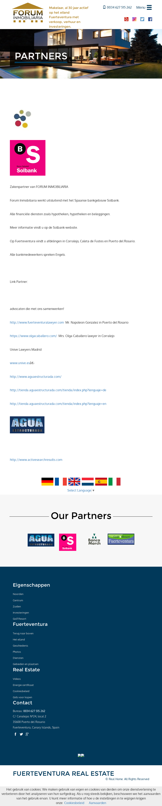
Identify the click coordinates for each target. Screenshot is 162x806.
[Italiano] (114, 481)
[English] (74, 481)
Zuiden (17, 606)
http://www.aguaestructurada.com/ (35, 377)
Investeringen (21, 612)
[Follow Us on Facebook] (15, 734)
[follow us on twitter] (142, 19)
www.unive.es (20, 363)
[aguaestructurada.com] (41, 540)
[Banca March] (94, 539)
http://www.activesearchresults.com (36, 460)
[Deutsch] (47, 481)
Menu (140, 7)
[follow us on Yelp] (126, 19)
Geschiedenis (20, 645)
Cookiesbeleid (21, 691)
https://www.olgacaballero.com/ (33, 336)
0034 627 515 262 (119, 7)
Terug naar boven (23, 633)
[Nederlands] (87, 481)
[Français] (61, 481)
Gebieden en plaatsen (26, 664)
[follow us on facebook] (150, 19)
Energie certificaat (23, 685)
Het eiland (19, 639)
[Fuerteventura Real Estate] (28, 12)
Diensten (18, 657)
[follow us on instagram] (134, 19)
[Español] (101, 481)
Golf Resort (19, 618)
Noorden (18, 594)
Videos (17, 678)
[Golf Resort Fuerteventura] (121, 539)
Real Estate (26, 669)
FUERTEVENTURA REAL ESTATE (63, 773)
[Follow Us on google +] (27, 734)
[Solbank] (27, 157)
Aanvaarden (97, 803)
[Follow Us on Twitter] (21, 734)
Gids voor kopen (22, 697)
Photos (17, 651)
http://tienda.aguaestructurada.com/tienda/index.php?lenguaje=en (58, 404)
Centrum (18, 600)
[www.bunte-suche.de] (22, 118)
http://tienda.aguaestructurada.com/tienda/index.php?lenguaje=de (58, 390)
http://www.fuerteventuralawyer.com (37, 322)
